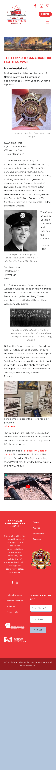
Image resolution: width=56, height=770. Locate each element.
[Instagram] (17, 582)
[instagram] (41, 6)
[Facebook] (12, 582)
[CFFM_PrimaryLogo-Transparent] (16, 6)
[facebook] (35, 6)
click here (9, 426)
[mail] (47, 6)
